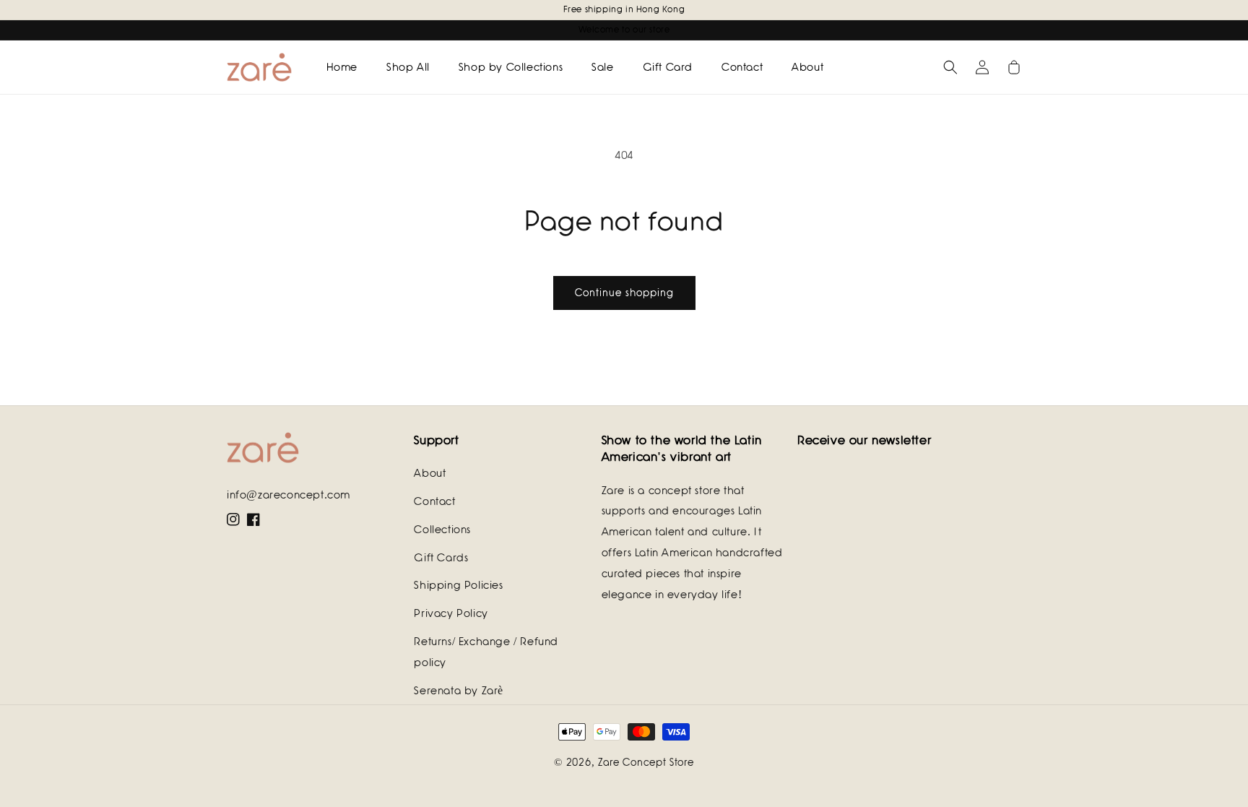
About (430, 473)
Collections (442, 529)
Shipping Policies (458, 585)
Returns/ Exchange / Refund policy (486, 652)
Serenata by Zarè (458, 690)
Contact (434, 501)
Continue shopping (624, 292)
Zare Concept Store (646, 762)
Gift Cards (441, 558)
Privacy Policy (451, 613)
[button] (950, 67)
